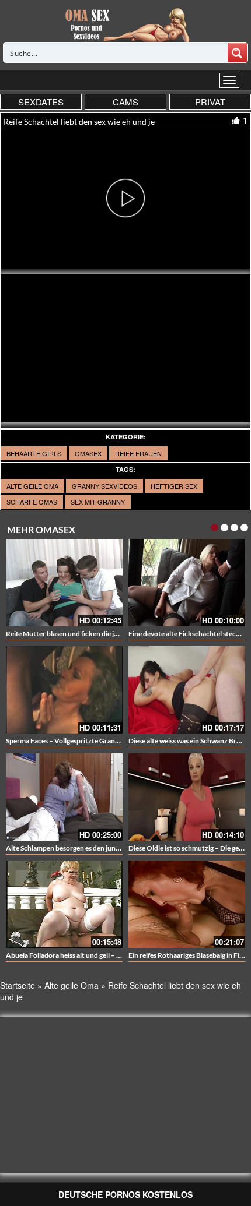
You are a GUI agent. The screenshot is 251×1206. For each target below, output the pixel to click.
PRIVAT (210, 102)
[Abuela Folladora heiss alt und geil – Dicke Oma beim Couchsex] (64, 904)
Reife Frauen (138, 453)
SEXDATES (41, 102)
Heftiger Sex (174, 486)
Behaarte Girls (33, 453)
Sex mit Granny (98, 501)
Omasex (88, 453)
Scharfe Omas (31, 501)
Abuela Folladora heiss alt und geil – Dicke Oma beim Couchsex (102, 955)
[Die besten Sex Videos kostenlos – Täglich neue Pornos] (126, 24)
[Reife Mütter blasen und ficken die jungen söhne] (64, 582)
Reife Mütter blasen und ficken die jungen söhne (79, 633)
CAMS (125, 102)
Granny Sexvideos (104, 486)
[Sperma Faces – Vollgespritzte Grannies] (64, 690)
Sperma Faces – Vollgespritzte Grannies (66, 740)
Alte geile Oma (32, 486)
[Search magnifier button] (237, 52)
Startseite (17, 985)
